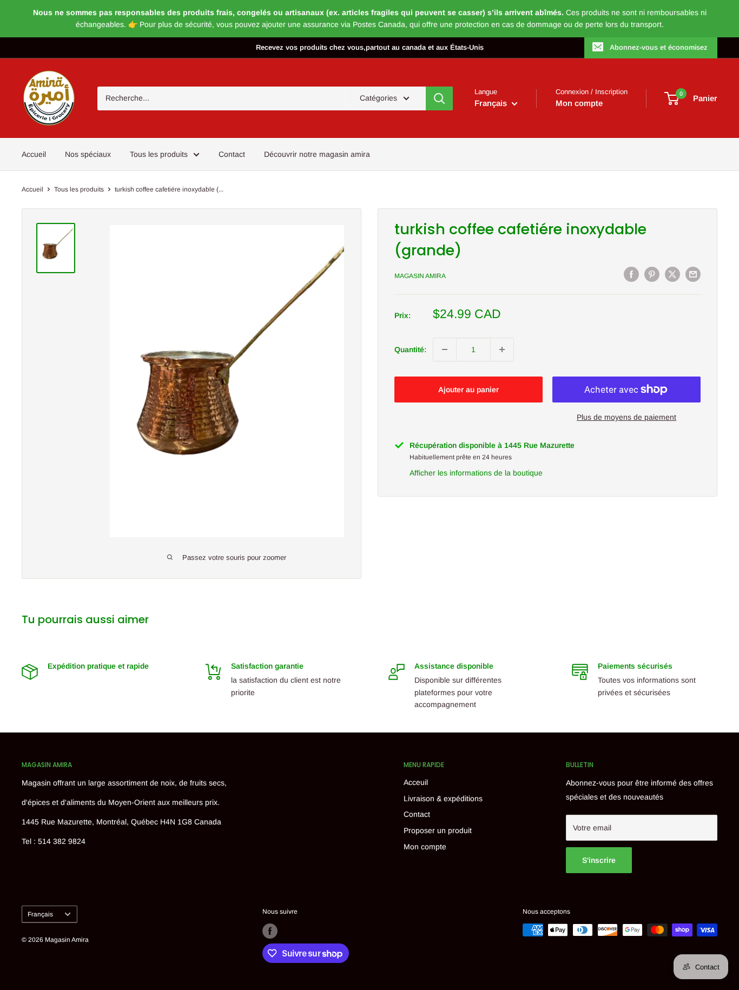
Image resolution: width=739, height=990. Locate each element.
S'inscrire (599, 860)
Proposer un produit (438, 830)
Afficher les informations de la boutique (476, 472)
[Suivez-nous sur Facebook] (270, 931)
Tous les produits (159, 154)
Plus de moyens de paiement (626, 417)
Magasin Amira (420, 276)
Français (40, 914)
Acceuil (416, 782)
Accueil (34, 154)
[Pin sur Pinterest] (651, 274)
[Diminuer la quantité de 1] (444, 349)
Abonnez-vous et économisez (659, 47)
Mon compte (579, 103)
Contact (232, 154)
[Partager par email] (693, 274)
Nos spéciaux (88, 154)
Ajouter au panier (468, 389)
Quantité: (410, 349)
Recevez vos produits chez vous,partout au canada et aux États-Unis (370, 47)
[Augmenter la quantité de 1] (502, 349)
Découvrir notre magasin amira (317, 154)
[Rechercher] (439, 98)
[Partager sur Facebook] (631, 274)
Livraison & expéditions (443, 798)
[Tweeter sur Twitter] (672, 274)
